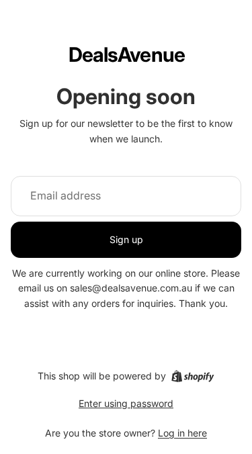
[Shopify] (192, 376)
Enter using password (126, 403)
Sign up (126, 239)
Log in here (182, 433)
